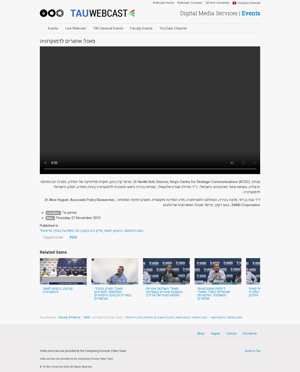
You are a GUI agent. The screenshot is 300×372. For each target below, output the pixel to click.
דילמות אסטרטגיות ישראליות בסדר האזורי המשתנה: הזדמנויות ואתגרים (213, 293)
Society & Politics (69, 317)
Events (53, 28)
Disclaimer (250, 333)
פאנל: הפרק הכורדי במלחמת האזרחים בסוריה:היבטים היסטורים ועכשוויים (112, 293)
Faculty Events (141, 28)
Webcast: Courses (189, 2)
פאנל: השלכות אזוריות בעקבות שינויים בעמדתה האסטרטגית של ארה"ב (164, 291)
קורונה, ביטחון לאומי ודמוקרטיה (58, 290)
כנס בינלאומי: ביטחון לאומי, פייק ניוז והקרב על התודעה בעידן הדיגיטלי (166, 317)
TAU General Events (108, 28)
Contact (231, 333)
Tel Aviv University (217, 2)
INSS (73, 237)
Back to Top (252, 351)
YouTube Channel (173, 28)
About (201, 333)
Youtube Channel (248, 3)
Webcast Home (163, 2)
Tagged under (53, 237)
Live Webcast (75, 28)
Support (215, 333)
